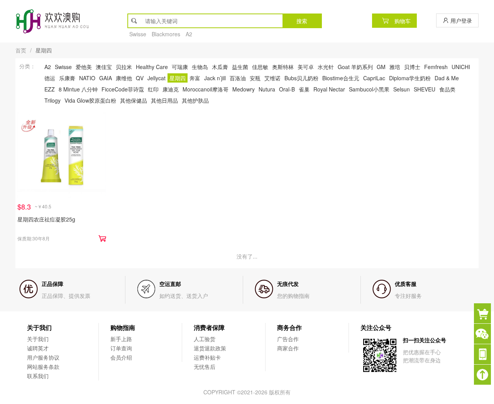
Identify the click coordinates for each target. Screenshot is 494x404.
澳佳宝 (104, 67)
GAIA (105, 78)
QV (140, 78)
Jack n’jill (215, 78)
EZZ (49, 89)
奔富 (194, 78)
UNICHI (461, 67)
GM (381, 67)
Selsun (401, 89)
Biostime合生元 (340, 78)
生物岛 (200, 67)
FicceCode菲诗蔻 (123, 89)
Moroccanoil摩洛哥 (205, 89)
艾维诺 (272, 78)
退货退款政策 (210, 348)
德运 (49, 78)
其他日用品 (164, 100)
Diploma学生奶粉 (410, 78)
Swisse (137, 34)
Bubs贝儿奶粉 (301, 78)
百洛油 (238, 78)
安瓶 (255, 78)
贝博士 (412, 67)
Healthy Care (152, 67)
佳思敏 (260, 67)
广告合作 (288, 339)
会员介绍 (121, 357)
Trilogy (52, 100)
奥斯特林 (283, 67)
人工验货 (204, 339)
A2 (189, 34)
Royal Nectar (329, 89)
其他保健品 (133, 100)
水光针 (326, 67)
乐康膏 (67, 78)
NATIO (87, 78)
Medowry (243, 89)
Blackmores (166, 34)
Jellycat (156, 78)
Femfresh (436, 67)
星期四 (177, 78)
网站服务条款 (43, 366)
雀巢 (304, 89)
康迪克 (170, 89)
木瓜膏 (220, 67)
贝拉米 (124, 67)
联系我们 (38, 376)
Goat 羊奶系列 (355, 67)
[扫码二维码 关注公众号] (484, 354)
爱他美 (84, 67)
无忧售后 (204, 366)
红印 (153, 89)
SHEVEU (424, 89)
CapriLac (374, 78)
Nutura (267, 89)
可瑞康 (180, 67)
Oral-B (287, 89)
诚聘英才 (38, 348)
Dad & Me (447, 78)
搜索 (301, 21)
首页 (20, 50)
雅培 (394, 67)
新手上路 (121, 339)
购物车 (402, 21)
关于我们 (38, 339)
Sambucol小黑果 (369, 89)
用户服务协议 (43, 357)
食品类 (447, 89)
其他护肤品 (195, 100)
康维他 (124, 78)
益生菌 (240, 67)
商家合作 (288, 348)
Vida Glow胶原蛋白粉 (90, 100)
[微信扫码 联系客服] (484, 334)
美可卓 (306, 67)
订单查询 (121, 348)
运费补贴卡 (207, 357)
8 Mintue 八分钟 (78, 89)
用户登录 (460, 20)
